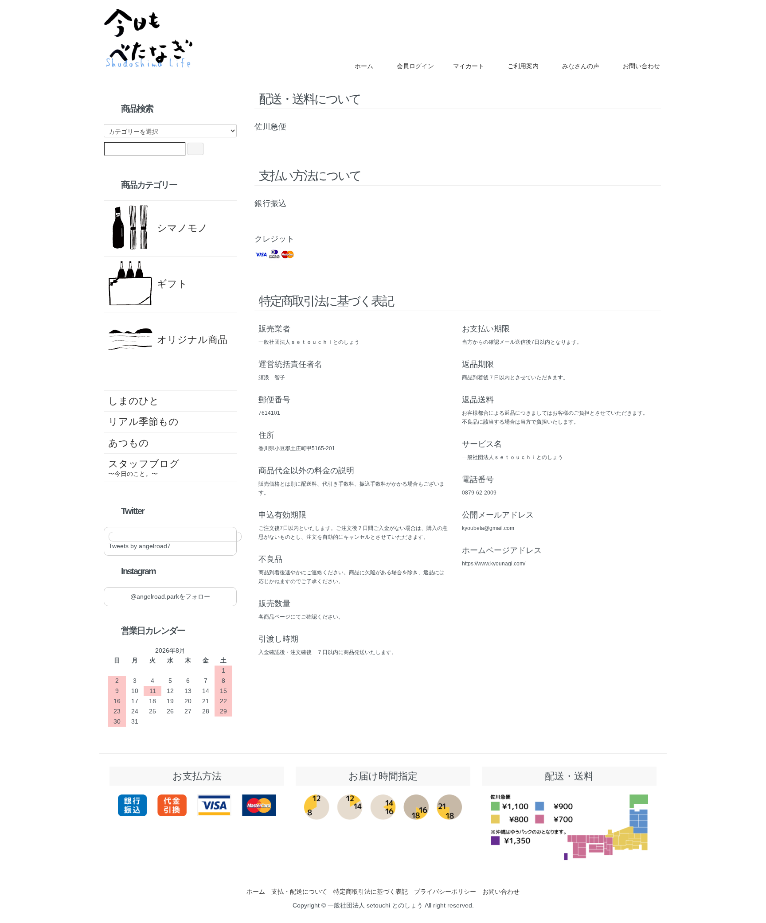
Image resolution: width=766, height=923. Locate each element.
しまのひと (133, 400)
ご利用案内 (523, 66)
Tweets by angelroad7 (140, 545)
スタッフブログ (144, 467)
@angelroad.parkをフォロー (170, 596)
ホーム (364, 66)
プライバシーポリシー (445, 891)
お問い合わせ (641, 66)
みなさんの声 (580, 66)
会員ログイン (415, 66)
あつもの (128, 442)
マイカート (468, 66)
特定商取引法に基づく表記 (370, 891)
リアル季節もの (143, 421)
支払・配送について (299, 891)
